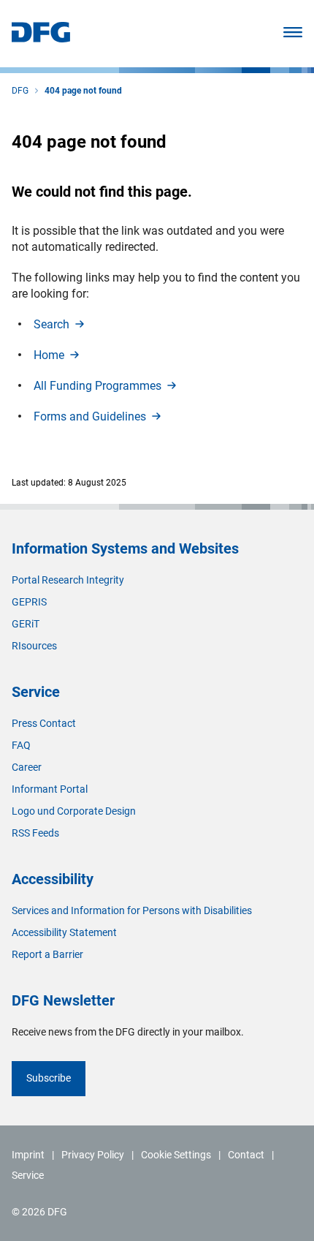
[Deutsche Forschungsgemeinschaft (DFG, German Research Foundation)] (41, 38)
